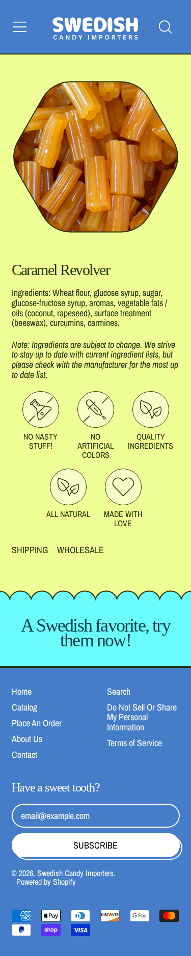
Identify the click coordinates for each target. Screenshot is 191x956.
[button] (165, 27)
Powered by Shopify (46, 881)
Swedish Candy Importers (75, 873)
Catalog (24, 707)
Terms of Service (134, 742)
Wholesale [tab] (80, 550)
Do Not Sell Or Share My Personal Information (142, 717)
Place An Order (37, 723)
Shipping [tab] (30, 550)
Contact (24, 754)
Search (118, 691)
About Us (27, 738)
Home (22, 691)
